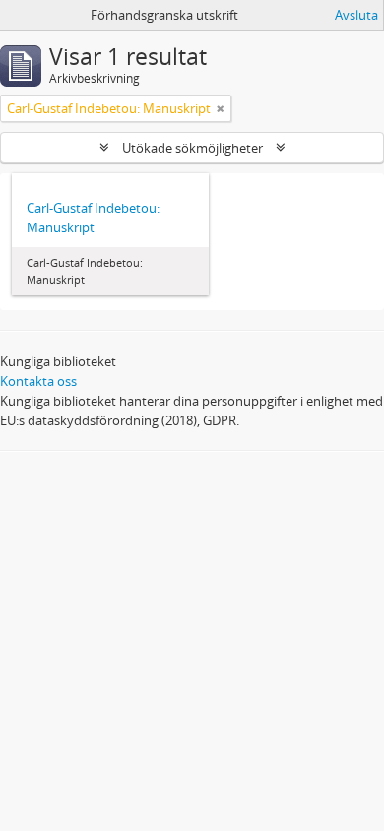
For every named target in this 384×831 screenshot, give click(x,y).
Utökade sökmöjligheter (192, 148)
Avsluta (356, 15)
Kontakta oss (38, 381)
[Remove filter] (220, 108)
